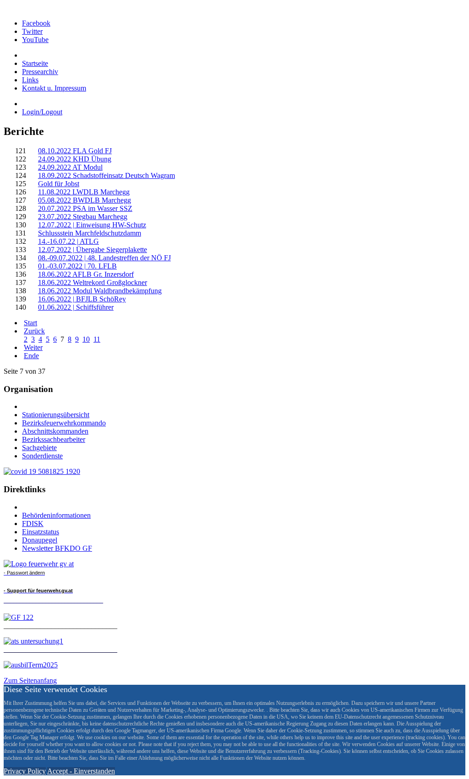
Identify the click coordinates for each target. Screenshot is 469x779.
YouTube (35, 39)
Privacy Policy (25, 771)
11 (96, 339)
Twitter (32, 31)
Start (30, 323)
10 (86, 339)
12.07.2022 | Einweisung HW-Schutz (92, 225)
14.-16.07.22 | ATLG (68, 241)
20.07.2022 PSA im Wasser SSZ (85, 208)
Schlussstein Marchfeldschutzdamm (89, 233)
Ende (31, 356)
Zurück (34, 331)
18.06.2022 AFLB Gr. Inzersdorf (86, 274)
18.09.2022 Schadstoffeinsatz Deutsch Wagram (106, 175)
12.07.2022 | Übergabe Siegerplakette (92, 249)
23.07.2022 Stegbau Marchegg (82, 216)
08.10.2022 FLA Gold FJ (75, 151)
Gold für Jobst (58, 184)
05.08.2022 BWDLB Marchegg (84, 200)
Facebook (36, 23)
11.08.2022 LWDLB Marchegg (84, 192)
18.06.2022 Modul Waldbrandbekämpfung (100, 291)
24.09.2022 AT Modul (70, 167)
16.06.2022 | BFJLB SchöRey (82, 299)
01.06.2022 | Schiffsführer (76, 307)
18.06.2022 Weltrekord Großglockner (92, 282)
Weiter (33, 347)
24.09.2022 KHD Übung (74, 159)
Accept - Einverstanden (81, 771)
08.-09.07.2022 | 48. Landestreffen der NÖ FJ (104, 258)
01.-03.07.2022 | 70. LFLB (77, 266)
